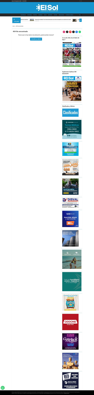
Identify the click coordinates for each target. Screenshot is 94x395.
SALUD (45, 14)
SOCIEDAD (40, 14)
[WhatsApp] (80, 32)
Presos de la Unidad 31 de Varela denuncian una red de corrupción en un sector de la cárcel (30, 19)
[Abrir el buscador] (79, 14)
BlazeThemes (66, 393)
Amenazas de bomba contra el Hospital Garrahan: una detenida (67, 19)
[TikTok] (67, 32)
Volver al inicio (36, 39)
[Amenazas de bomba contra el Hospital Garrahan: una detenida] (51, 20)
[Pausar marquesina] (80, 20)
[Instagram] (64, 32)
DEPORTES (50, 14)
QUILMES (55, 14)
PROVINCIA (29, 14)
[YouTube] (70, 32)
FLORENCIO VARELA (69, 14)
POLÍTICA (35, 14)
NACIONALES (23, 14)
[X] (73, 32)
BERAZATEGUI (61, 14)
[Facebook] (76, 32)
